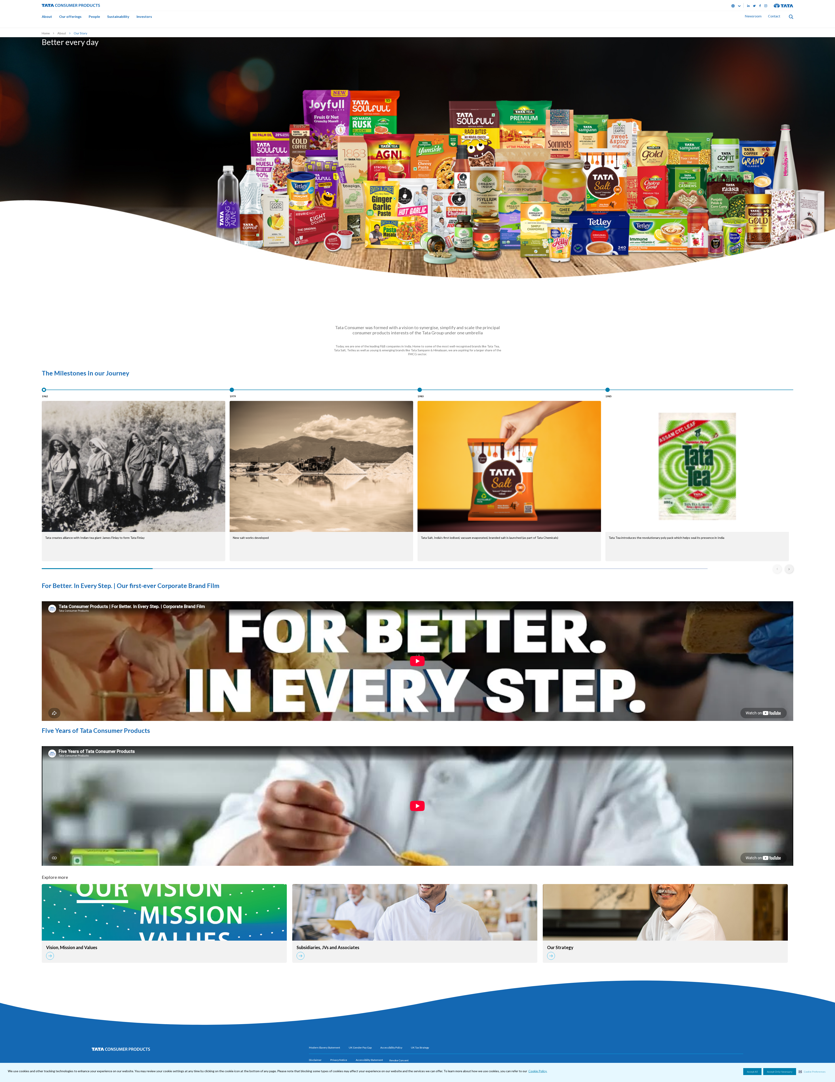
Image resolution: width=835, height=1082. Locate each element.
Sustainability (118, 16)
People (94, 16)
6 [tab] (652, 568)
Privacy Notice (338, 1060)
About (47, 16)
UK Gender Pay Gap (360, 1047)
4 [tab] (430, 568)
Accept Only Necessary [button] (779, 1071)
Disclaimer (315, 1060)
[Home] (71, 5)
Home (46, 33)
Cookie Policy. (537, 1071)
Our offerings (70, 16)
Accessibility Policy (391, 1047)
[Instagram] (765, 5)
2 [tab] (208, 568)
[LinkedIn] (748, 5)
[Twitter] (754, 5)
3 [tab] (319, 568)
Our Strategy (560, 947)
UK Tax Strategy (420, 1047)
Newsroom (753, 16)
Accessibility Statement (369, 1060)
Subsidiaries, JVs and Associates (328, 947)
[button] (812, 1071)
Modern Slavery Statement (324, 1047)
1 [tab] (97, 568)
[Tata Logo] (783, 5)
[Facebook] (760, 5)
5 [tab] (541, 568)
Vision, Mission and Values (71, 947)
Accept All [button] (752, 1071)
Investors (144, 16)
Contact (774, 16)
